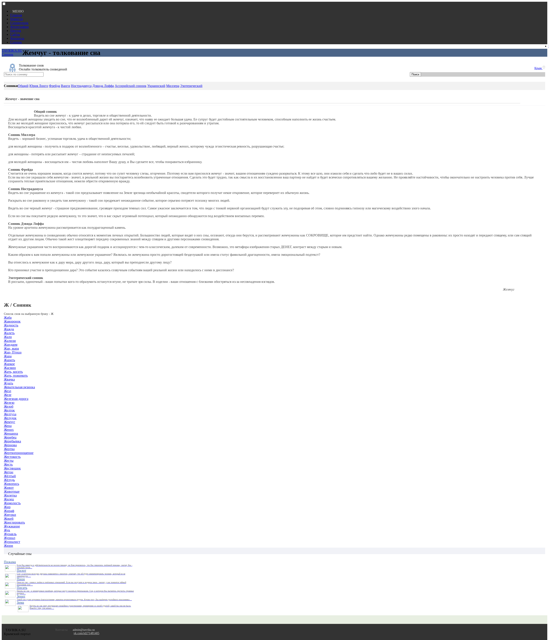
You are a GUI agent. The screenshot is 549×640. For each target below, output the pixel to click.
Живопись (11, 484)
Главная (16, 15)
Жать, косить (13, 371)
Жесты (9, 460)
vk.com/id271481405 (86, 633)
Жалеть (9, 333)
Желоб (8, 406)
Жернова (10, 445)
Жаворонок (12, 321)
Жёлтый (10, 476)
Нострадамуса (81, 86)
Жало (8, 337)
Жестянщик (12, 468)
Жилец (9, 499)
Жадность (11, 325)
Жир (7, 507)
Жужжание (12, 526)
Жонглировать (14, 522)
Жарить (9, 360)
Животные (12, 491)
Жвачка (9, 379)
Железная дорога (16, 399)
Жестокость (12, 457)
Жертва (9, 449)
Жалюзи (10, 341)
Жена (8, 426)
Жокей (9, 518)
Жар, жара (11, 348)
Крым (538, 68)
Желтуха (10, 414)
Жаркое (9, 364)
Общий (23, 86)
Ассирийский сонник (130, 86)
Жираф (9, 511)
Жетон (8, 472)
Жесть (8, 464)
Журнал (9, 538)
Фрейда (54, 86)
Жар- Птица (12, 352)
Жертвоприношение (18, 453)
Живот (9, 487)
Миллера (172, 86)
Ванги (65, 86)
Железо (9, 402)
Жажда (9, 329)
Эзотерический (191, 86)
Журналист (12, 542)
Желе (7, 395)
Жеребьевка (12, 441)
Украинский (156, 86)
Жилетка (10, 495)
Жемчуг (9, 422)
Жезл (7, 391)
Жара (8, 356)
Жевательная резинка (19, 387)
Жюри (8, 545)
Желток (9, 410)
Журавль (10, 534)
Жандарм (10, 344)
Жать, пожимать (16, 375)
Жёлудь (9, 480)
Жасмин (10, 368)
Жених (9, 429)
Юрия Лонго (38, 86)
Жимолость (12, 503)
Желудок (10, 418)
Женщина (11, 433)
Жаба (8, 317)
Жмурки (10, 515)
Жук (7, 530)
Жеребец (10, 437)
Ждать (8, 383)
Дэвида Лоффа (103, 86)
